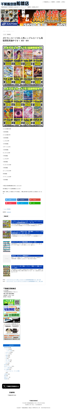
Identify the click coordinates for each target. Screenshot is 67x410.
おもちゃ (7, 352)
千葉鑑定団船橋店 (33, 400)
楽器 (5, 375)
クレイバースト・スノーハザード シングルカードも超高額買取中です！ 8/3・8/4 (24, 281)
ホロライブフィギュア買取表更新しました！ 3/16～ (24, 242)
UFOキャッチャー (8, 366)
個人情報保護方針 (39, 404)
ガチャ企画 (9, 350)
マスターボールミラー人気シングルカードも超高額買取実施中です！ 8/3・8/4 (23, 279)
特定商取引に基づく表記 (29, 404)
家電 (7, 355)
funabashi (9, 212)
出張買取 (58, 1)
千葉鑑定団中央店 (12, 395)
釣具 (7, 363)
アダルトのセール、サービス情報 (12, 371)
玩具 (5, 364)
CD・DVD (8, 360)
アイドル (7, 361)
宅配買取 (53, 1)
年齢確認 (6, 378)
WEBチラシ (6, 377)
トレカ (5, 209)
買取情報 (8, 209)
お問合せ (63, 1)
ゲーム (7, 353)
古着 (7, 356)
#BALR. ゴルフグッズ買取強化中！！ (21, 255)
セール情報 (6, 369)
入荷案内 (6, 374)
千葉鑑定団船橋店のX (12, 386)
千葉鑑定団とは (47, 1)
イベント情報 (7, 367)
